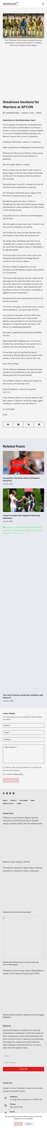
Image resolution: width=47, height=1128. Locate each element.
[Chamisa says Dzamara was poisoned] (23, 887)
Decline (28, 1124)
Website (7, 739)
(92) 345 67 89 (16, 1107)
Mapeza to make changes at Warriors (16, 862)
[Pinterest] (29, 424)
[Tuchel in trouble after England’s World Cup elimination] (23, 500)
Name (7, 725)
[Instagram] (10, 793)
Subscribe (23, 1069)
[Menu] (43, 4)
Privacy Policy (18, 774)
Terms (19, 803)
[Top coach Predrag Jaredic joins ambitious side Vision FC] (23, 609)
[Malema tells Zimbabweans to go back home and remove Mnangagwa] (23, 937)
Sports (39, 113)
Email (7, 732)
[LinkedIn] (39, 424)
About (5, 800)
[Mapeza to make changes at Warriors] (23, 837)
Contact (13, 800)
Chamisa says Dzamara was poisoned (17, 912)
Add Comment (10, 747)
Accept (18, 1124)
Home (32, 800)
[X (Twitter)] (18, 424)
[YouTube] (13, 793)
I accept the (14, 774)
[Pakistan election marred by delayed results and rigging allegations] (23, 990)
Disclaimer (24, 800)
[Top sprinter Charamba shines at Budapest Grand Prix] (23, 462)
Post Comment (11, 780)
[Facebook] (8, 424)
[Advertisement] (23, 74)
